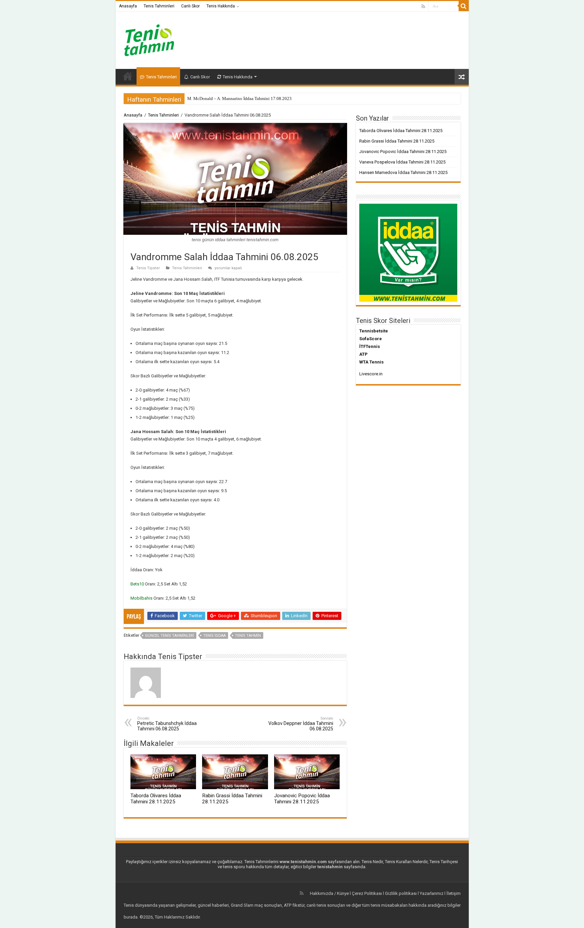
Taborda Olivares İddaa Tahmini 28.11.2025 (155, 799)
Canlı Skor (190, 6)
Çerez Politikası (367, 893)
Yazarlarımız (431, 893)
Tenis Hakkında (220, 6)
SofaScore (370, 338)
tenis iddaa (214, 635)
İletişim (453, 893)
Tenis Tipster (148, 268)
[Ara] (464, 6)
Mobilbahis (141, 598)
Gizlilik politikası (401, 893)
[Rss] (423, 6)
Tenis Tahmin (248, 635)
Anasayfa (128, 6)
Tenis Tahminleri (159, 6)
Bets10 (137, 583)
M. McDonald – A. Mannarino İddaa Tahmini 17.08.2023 (239, 98)
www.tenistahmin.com (303, 861)
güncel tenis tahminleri (169, 635)
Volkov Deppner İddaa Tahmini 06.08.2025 (300, 723)
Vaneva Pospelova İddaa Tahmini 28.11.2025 (402, 162)
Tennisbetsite (373, 330)
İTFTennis (369, 346)
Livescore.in (371, 373)
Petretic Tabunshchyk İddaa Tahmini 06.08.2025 (167, 723)
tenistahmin (330, 866)
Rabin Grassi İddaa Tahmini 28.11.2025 (396, 141)
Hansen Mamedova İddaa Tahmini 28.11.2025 (403, 172)
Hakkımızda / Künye (329, 893)
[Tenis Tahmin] (154, 38)
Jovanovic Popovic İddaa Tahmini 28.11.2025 (302, 799)
